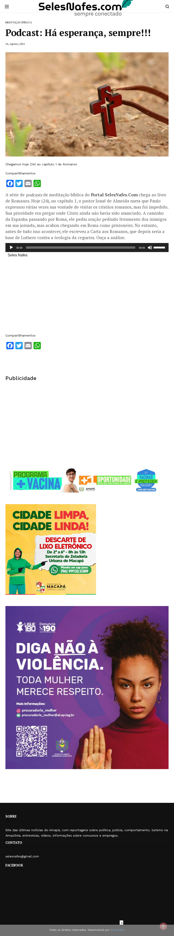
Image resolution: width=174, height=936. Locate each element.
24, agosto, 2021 (15, 44)
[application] (87, 247)
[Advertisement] (87, 297)
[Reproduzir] (11, 247)
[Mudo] (150, 247)
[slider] (160, 247)
